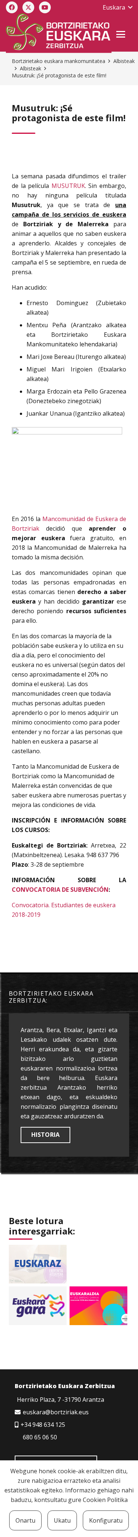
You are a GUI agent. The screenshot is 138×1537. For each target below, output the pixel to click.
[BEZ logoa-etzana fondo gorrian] (59, 33)
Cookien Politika (105, 1500)
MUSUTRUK (68, 186)
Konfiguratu (106, 1520)
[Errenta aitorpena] (38, 1264)
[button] (117, 7)
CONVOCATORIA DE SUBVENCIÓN (60, 889)
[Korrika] (38, 1305)
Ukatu (62, 1520)
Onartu (25, 1520)
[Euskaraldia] (98, 1305)
